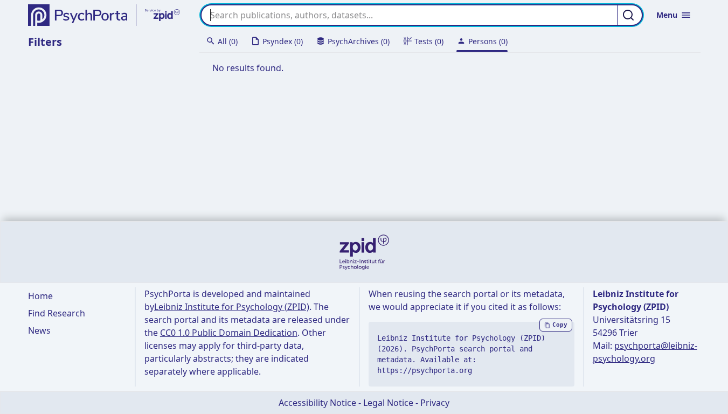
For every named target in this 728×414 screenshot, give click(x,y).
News (39, 330)
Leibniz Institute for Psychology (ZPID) (231, 307)
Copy (559, 324)
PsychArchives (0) (359, 41)
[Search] (630, 15)
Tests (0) (428, 41)
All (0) (228, 41)
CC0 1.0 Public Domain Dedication (228, 333)
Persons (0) (488, 41)
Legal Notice (388, 403)
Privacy (434, 403)
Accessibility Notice (317, 403)
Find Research (56, 313)
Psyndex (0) (282, 41)
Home (40, 296)
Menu (666, 15)
